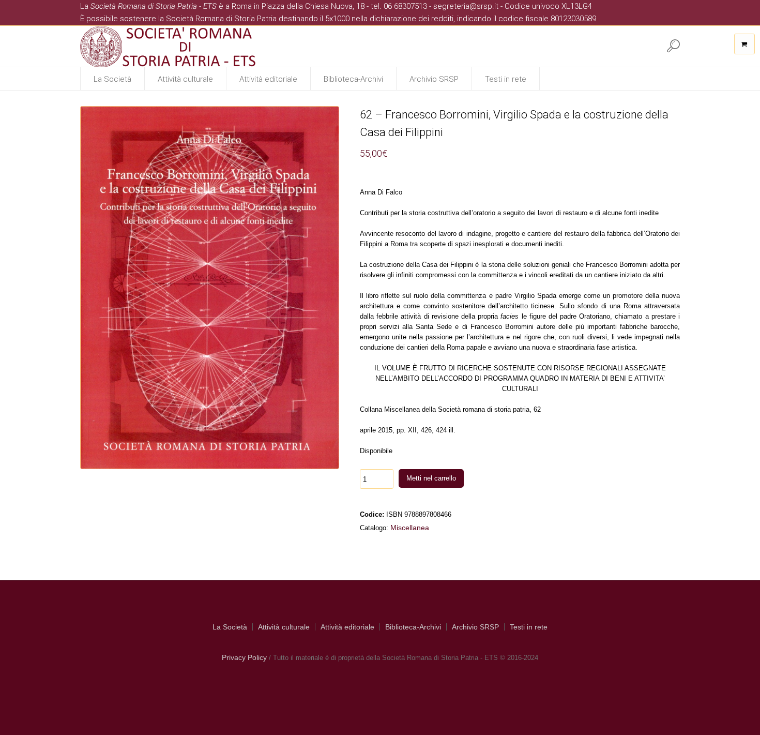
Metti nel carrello (431, 478)
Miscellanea (409, 527)
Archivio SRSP (475, 627)
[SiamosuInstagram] (633, 45)
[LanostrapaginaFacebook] (612, 45)
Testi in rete (529, 627)
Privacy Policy (244, 657)
